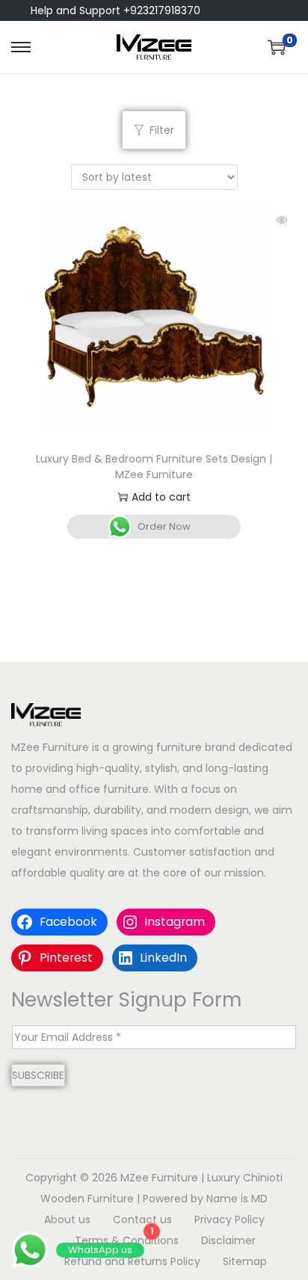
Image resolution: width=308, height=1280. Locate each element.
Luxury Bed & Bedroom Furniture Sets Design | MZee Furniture (154, 466)
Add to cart (161, 496)
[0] (277, 47)
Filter (162, 130)
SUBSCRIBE (38, 1075)
